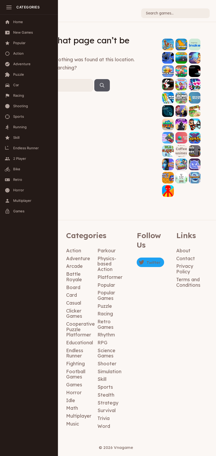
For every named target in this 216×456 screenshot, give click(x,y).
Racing (105, 314)
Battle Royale (74, 277)
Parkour (106, 251)
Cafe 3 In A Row (181, 174)
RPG (102, 343)
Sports (105, 387)
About (183, 251)
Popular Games (106, 295)
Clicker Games (74, 313)
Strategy (107, 403)
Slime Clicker (195, 161)
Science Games (106, 353)
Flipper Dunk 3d (181, 134)
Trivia (103, 418)
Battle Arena (195, 54)
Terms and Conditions (188, 282)
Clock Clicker (168, 107)
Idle (70, 400)
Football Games (75, 374)
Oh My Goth (181, 109)
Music (72, 424)
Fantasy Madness (168, 81)
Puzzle (104, 306)
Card (71, 295)
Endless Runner (74, 353)
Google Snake (195, 41)
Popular (106, 285)
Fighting (75, 364)
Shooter (106, 364)
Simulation (109, 371)
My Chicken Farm (195, 107)
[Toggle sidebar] (9, 7)
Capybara (181, 44)
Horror (74, 393)
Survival (106, 410)
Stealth (105, 395)
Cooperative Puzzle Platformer (80, 329)
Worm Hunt (168, 69)
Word (103, 426)
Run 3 (168, 58)
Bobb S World (168, 174)
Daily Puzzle (168, 122)
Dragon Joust (195, 134)
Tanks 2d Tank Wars (181, 54)
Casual (73, 303)
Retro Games (105, 324)
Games (74, 385)
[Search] (102, 85)
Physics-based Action (106, 263)
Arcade (74, 266)
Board (73, 287)
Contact (185, 258)
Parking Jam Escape (168, 132)
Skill (101, 379)
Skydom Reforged (194, 81)
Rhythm (106, 335)
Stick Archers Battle (195, 119)
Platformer (109, 277)
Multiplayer (78, 416)
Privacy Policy (184, 269)
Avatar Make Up (168, 161)
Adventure (78, 258)
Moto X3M (168, 44)
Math (72, 408)
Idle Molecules (168, 147)
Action (73, 251)
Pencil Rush (168, 96)
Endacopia (195, 69)
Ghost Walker (195, 94)
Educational (79, 343)
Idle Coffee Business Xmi (181, 150)
